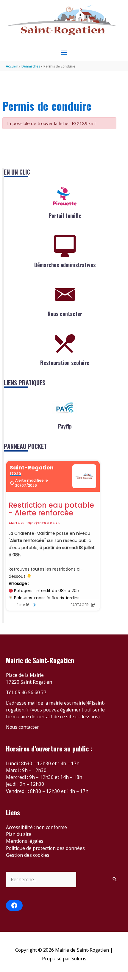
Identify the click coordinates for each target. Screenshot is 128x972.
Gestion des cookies (27, 855)
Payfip (65, 426)
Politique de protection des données (45, 848)
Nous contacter (65, 314)
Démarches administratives (65, 265)
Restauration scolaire (64, 362)
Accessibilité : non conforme (36, 827)
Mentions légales (24, 841)
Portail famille (65, 215)
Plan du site (18, 834)
